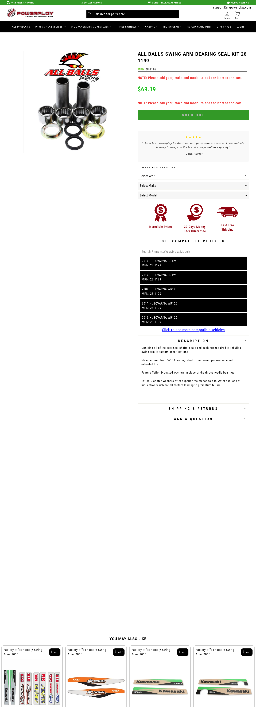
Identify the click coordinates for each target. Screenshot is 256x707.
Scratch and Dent (199, 26)
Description (193, 341)
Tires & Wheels (127, 26)
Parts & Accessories (49, 26)
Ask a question (193, 419)
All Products (21, 26)
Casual (150, 26)
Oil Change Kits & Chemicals (90, 26)
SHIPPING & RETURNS (193, 408)
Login (240, 26)
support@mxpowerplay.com (232, 7)
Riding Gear (171, 26)
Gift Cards (224, 26)
